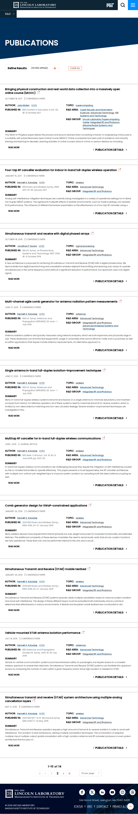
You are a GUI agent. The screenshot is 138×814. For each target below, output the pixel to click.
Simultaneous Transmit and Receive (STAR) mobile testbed (45, 569)
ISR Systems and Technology (99, 114)
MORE (34, 105)
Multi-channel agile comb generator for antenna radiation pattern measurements (61, 302)
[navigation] (133, 5)
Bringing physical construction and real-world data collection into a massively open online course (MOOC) (62, 91)
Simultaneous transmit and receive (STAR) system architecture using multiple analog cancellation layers (63, 699)
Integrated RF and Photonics (104, 122)
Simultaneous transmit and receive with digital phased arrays (47, 234)
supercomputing (84, 105)
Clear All (75, 68)
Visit (89, 806)
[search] (123, 5)
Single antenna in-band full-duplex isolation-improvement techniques (53, 370)
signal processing (85, 246)
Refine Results (17, 68)
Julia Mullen (23, 105)
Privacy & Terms (123, 806)
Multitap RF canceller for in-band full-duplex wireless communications (53, 438)
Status (78, 806)
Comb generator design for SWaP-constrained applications (46, 505)
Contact (102, 806)
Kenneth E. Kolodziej (27, 182)
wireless (80, 182)
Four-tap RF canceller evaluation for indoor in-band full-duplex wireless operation (61, 170)
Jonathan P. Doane (27, 246)
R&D (11, 15)
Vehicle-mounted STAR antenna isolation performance (42, 633)
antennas (81, 314)
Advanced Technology (102, 112)
